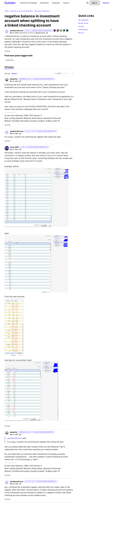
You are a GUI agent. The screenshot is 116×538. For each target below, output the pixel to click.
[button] (7, 31)
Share (7, 51)
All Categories (83, 20)
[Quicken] (10, 3)
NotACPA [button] (13, 79)
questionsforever (14, 438)
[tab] (9, 67)
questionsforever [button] (16, 30)
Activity (81, 26)
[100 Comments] (64, 31)
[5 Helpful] (67, 31)
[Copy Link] (47, 33)
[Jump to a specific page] (72, 73)
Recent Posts (83, 23)
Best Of (81, 33)
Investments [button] (9, 60)
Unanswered (94, 29)
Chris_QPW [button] (14, 147)
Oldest (14, 74)
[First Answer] (61, 31)
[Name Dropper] (54, 31)
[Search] (87, 3)
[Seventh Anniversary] (58, 31)
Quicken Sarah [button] (40, 33)
